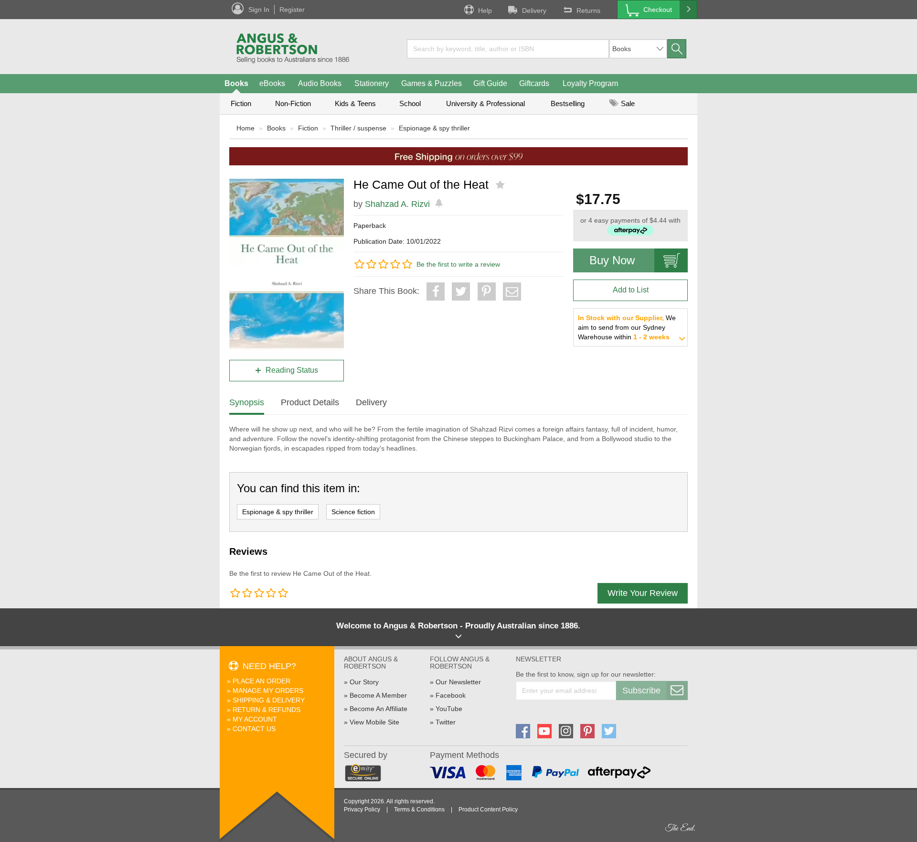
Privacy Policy (362, 809)
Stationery (371, 83)
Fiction (241, 103)
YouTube (449, 708)
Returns (588, 10)
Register (292, 9)
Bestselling (568, 103)
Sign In (258, 9)
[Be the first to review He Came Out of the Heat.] (501, 185)
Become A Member (378, 695)
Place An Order (261, 681)
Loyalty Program (590, 83)
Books (236, 83)
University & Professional (485, 103)
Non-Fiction (293, 103)
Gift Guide (490, 83)
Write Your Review (643, 593)
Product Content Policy (488, 809)
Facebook (451, 695)
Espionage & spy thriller (434, 128)
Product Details (310, 402)
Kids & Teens (355, 103)
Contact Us (254, 729)
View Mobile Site (374, 722)
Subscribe (641, 690)
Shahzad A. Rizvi (397, 204)
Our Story (364, 682)
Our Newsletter (458, 682)
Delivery (534, 10)
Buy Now (612, 260)
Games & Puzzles (431, 83)
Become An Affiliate (378, 708)
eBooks (272, 83)
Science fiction (353, 512)
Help (485, 10)
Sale (627, 103)
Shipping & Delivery (269, 700)
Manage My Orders (268, 690)
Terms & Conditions (419, 809)
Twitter (446, 722)
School (410, 103)
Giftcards (534, 83)
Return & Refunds (266, 709)
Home (245, 128)
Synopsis (246, 402)
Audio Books (319, 83)
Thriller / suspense (358, 128)
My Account (255, 719)
